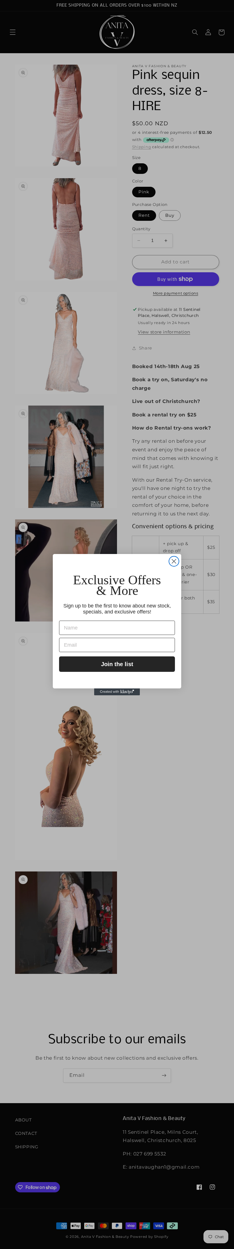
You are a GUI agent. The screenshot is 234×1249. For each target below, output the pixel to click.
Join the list (117, 664)
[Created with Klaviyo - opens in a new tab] (117, 691)
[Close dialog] (174, 561)
